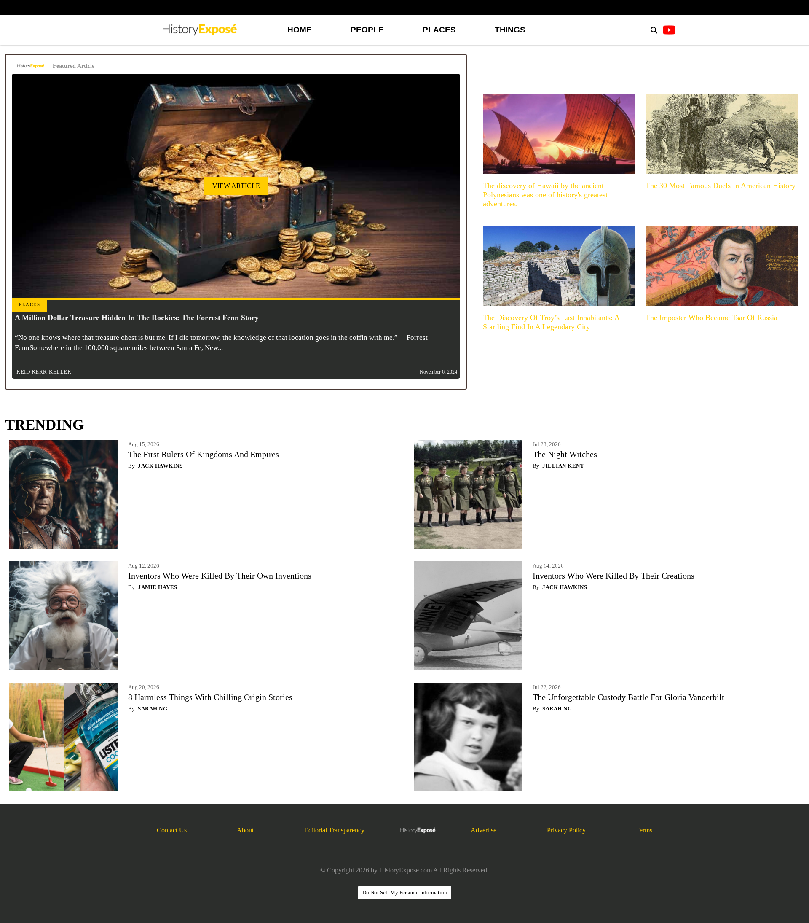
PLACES (439, 29)
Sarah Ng (152, 708)
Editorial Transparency (334, 830)
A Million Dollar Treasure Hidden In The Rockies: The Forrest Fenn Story (137, 317)
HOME (299, 29)
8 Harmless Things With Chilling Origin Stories (210, 697)
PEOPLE (367, 29)
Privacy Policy (566, 830)
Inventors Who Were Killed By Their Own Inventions (219, 575)
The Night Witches (565, 454)
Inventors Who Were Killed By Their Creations (613, 575)
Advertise (483, 830)
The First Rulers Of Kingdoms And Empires (203, 454)
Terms (644, 830)
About (245, 830)
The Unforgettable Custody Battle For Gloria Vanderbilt (628, 697)
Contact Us (172, 830)
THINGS (510, 29)
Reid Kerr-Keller (43, 372)
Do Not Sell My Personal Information (404, 892)
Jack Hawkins (160, 466)
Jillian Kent (563, 466)
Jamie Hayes (157, 587)
